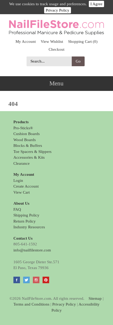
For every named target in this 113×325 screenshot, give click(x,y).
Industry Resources (29, 227)
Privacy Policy (57, 10)
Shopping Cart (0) (82, 41)
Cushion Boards (26, 134)
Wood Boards (24, 140)
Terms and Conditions (31, 304)
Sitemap (95, 298)
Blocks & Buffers (27, 145)
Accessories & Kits (29, 157)
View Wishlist (52, 41)
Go (78, 61)
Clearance (21, 163)
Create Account (26, 186)
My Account (26, 41)
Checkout (56, 49)
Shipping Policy (26, 215)
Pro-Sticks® (23, 128)
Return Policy (24, 221)
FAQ (17, 209)
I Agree (96, 4)
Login (18, 180)
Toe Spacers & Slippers (32, 151)
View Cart (21, 192)
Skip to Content (56, 18)
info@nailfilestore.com (32, 250)
